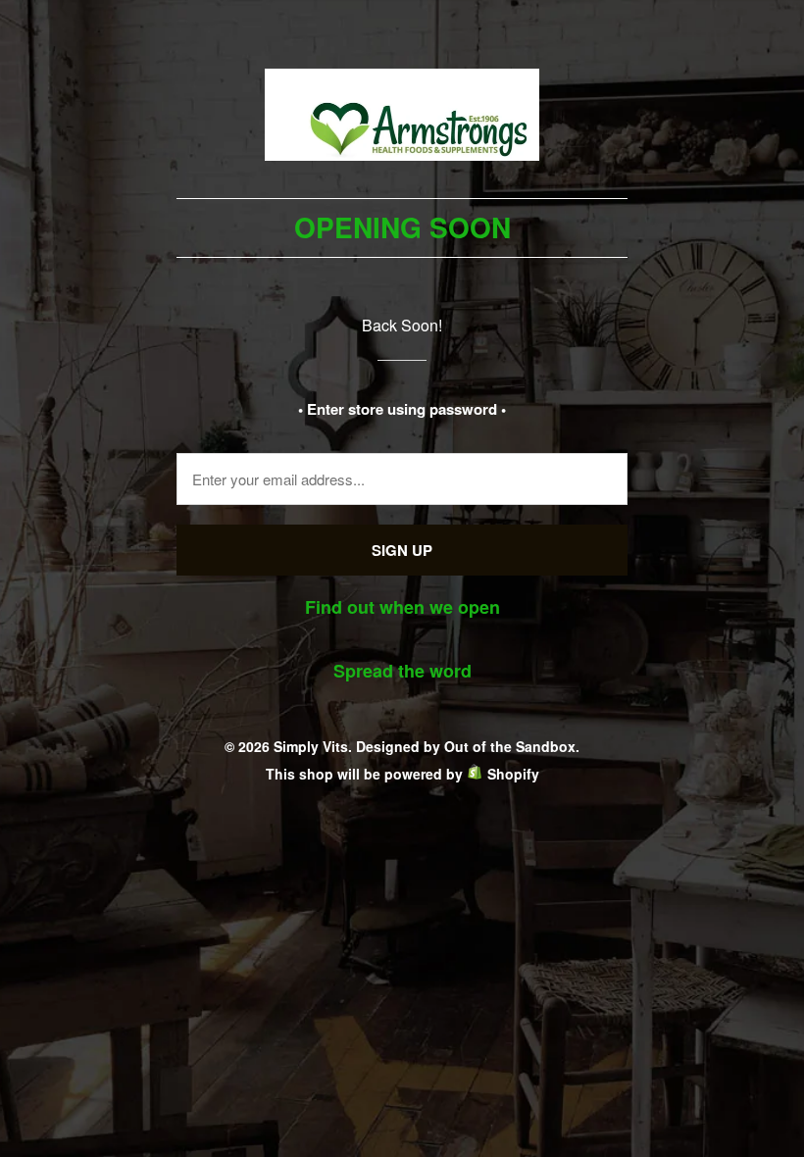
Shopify (513, 773)
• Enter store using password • (402, 409)
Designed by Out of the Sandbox (466, 746)
